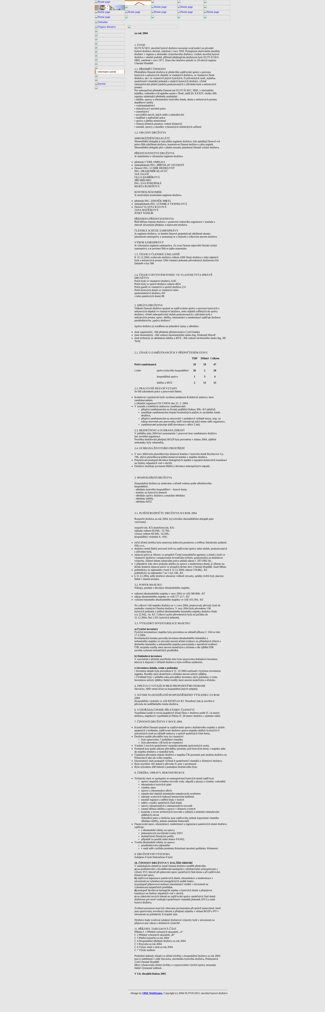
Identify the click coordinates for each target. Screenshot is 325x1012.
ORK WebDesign (152, 993)
